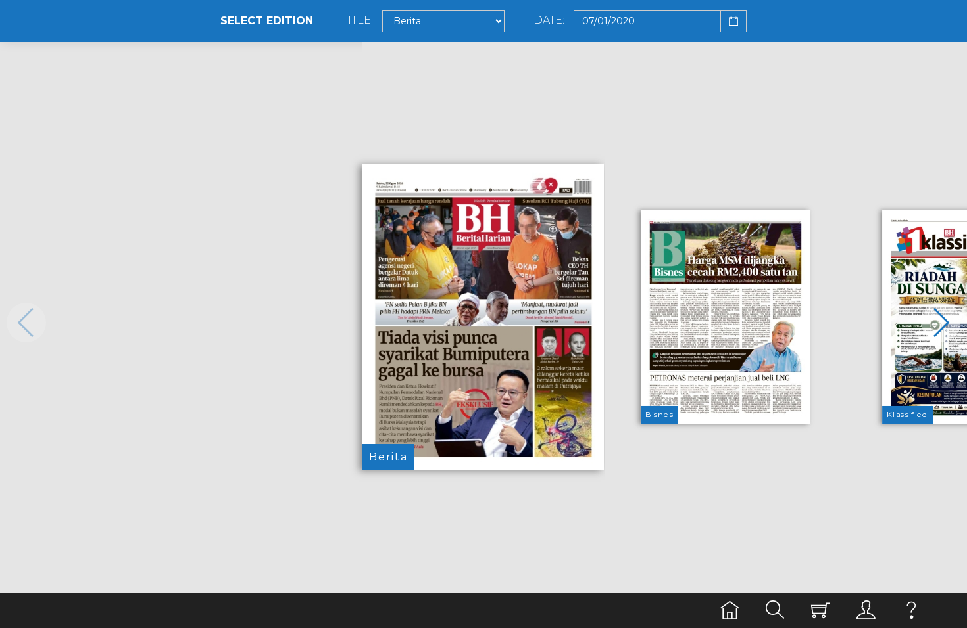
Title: (357, 20)
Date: (548, 20)
